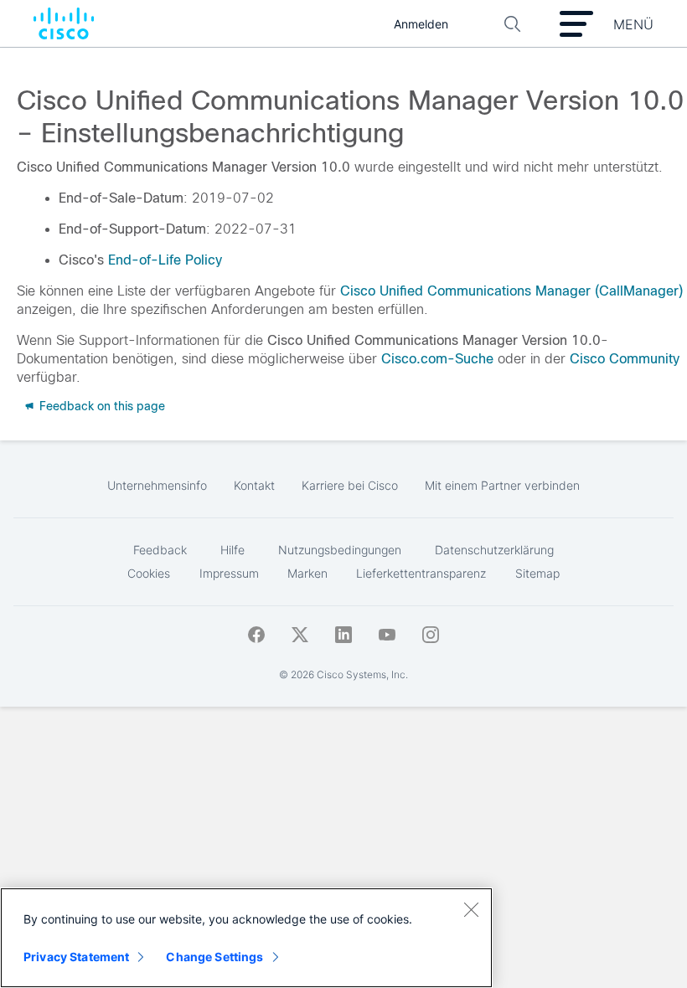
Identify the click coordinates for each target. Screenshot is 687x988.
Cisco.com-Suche (437, 359)
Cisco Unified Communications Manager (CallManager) (511, 291)
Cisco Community (624, 359)
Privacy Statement (76, 956)
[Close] (470, 909)
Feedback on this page (100, 406)
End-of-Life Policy (165, 260)
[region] (246, 938)
